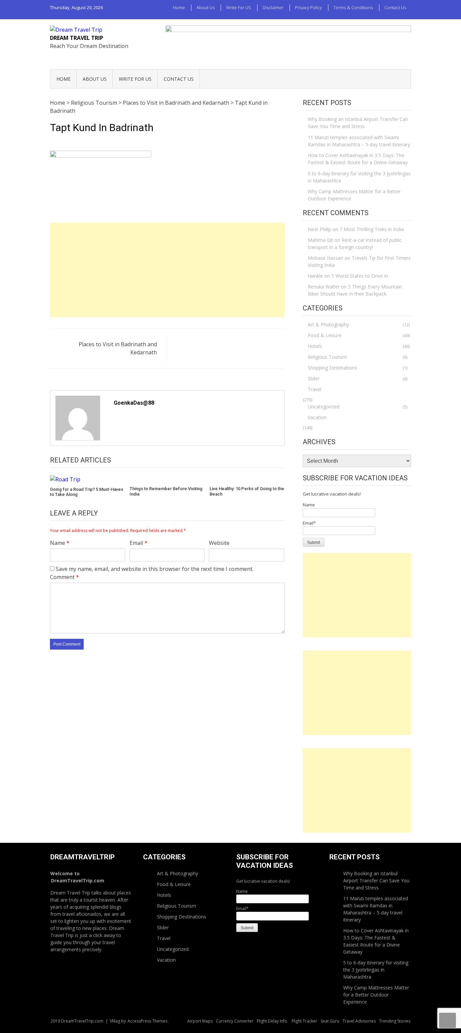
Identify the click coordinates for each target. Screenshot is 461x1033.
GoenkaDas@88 (134, 403)
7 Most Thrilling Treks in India (372, 229)
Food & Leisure (325, 335)
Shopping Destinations (332, 367)
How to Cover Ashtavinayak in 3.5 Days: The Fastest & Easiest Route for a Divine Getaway (358, 159)
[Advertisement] (167, 270)
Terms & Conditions (353, 7)
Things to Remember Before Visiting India (166, 491)
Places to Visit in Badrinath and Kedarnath (176, 102)
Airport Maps (200, 1021)
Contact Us (395, 7)
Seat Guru (330, 1021)
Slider (314, 378)
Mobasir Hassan (325, 258)
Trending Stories (394, 1021)
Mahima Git (320, 240)
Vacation (317, 417)
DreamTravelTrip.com (77, 880)
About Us (205, 7)
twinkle (315, 276)
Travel (314, 389)
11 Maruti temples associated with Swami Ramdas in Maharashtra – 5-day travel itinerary (359, 141)
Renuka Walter (324, 286)
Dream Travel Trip (76, 38)
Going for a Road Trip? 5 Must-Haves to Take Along (86, 492)
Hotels (315, 346)
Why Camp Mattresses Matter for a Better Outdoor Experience (354, 195)
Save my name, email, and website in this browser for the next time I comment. (154, 569)
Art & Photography (328, 324)
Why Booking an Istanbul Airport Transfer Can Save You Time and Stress (358, 122)
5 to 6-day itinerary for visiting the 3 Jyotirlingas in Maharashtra (359, 177)
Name (60, 543)
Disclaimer (273, 7)
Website (219, 543)
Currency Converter (234, 1021)
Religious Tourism (94, 102)
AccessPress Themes (147, 1021)
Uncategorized (324, 406)
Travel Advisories (359, 1021)
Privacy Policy (308, 7)
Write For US (238, 7)
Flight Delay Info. (272, 1021)
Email (138, 543)
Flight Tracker (304, 1021)
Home (179, 7)
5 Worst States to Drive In (359, 276)
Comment (64, 577)
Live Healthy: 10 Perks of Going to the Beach (247, 491)
